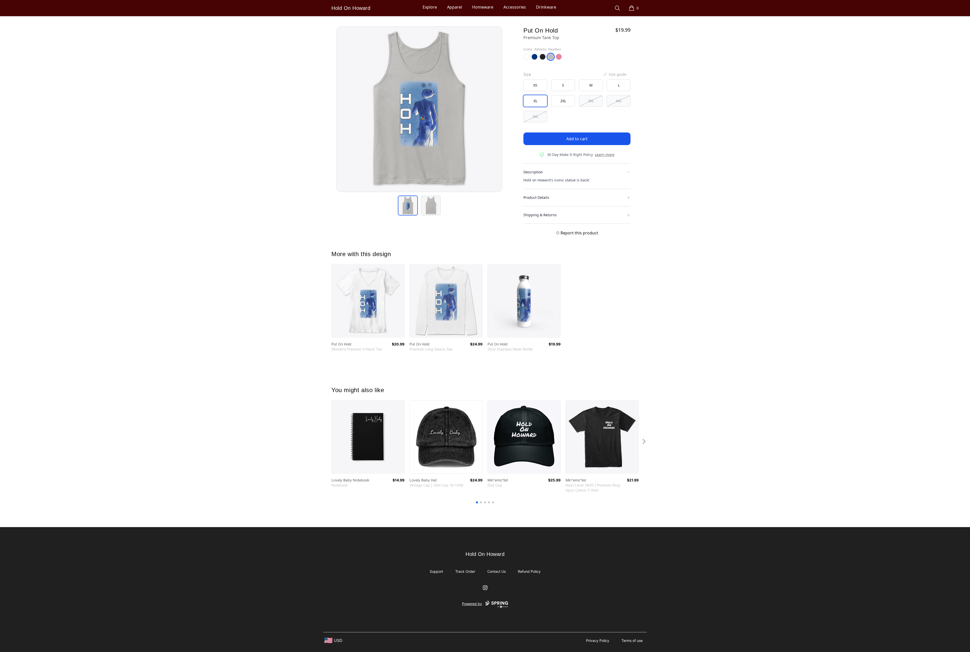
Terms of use (632, 640)
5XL (535, 116)
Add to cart (577, 139)
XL (535, 100)
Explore (430, 7)
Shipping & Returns (540, 214)
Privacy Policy (597, 640)
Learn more (604, 154)
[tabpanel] (419, 109)
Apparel (454, 7)
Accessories (514, 7)
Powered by (472, 604)
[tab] (407, 205)
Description (533, 172)
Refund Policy (529, 571)
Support (436, 571)
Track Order (465, 571)
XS (535, 85)
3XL (591, 100)
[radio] (535, 85)
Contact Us (496, 571)
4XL (619, 100)
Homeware (482, 7)
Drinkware (546, 7)
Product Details (536, 197)
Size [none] (527, 74)
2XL (563, 100)
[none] (614, 74)
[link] (368, 300)
